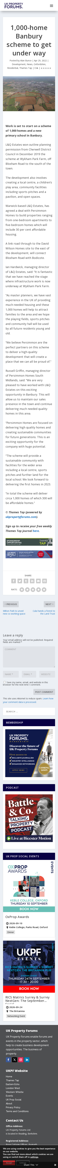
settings (34, 1157)
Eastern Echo (12, 1084)
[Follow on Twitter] (14, 1059)
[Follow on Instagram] (20, 1059)
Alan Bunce (26, 60)
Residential (12, 67)
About (9, 1103)
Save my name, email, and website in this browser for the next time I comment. (25, 683)
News (29, 64)
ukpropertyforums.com (21, 517)
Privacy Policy (13, 1107)
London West (13, 1088)
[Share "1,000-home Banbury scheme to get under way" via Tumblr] (26, 581)
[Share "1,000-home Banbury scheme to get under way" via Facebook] (14, 581)
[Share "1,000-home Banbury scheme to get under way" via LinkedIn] (32, 581)
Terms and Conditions (17, 1111)
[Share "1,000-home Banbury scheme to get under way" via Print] (44, 581)
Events (9, 1096)
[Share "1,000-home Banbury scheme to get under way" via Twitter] (20, 581)
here (36, 531)
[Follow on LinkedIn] (26, 1059)
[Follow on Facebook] (8, 1059)
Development (19, 64)
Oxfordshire (39, 64)
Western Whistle (15, 1092)
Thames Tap (25, 67)
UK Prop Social (13, 1099)
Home (9, 1076)
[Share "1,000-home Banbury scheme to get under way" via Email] (38, 581)
